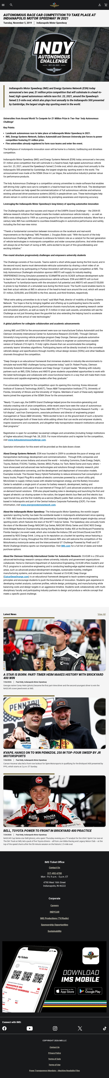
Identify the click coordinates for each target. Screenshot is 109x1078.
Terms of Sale (54, 1059)
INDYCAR (54, 912)
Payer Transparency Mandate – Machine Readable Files (54, 1070)
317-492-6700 (54, 873)
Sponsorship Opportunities (54, 924)
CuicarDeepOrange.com (16, 576)
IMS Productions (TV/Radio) (54, 918)
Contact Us (54, 867)
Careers (55, 905)
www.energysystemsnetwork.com (38, 505)
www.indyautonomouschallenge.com (27, 440)
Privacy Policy (54, 1053)
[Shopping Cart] (106, 5)
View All (102, 614)
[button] (3, 5)
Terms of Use (54, 1065)
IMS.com (65, 546)
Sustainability (54, 931)
